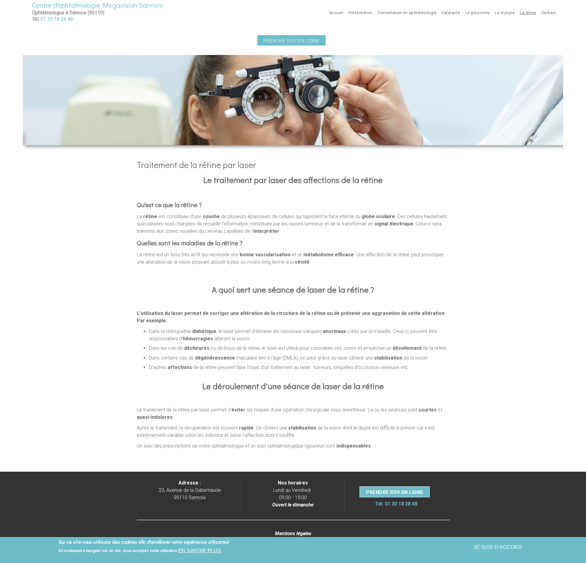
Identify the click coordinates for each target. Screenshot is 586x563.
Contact (548, 12)
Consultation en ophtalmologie (407, 12)
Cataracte (451, 12)
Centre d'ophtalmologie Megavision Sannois (97, 5)
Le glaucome (477, 12)
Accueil (336, 12)
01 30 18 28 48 (57, 19)
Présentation (360, 12)
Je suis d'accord (497, 547)
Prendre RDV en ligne (291, 41)
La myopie (505, 12)
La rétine (528, 12)
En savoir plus (199, 550)
